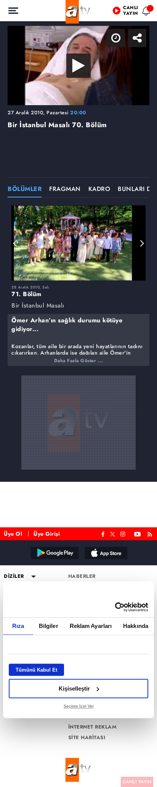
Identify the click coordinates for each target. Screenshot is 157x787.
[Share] (145, 12)
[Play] (78, 394)
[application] (78, 393)
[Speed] (123, 12)
